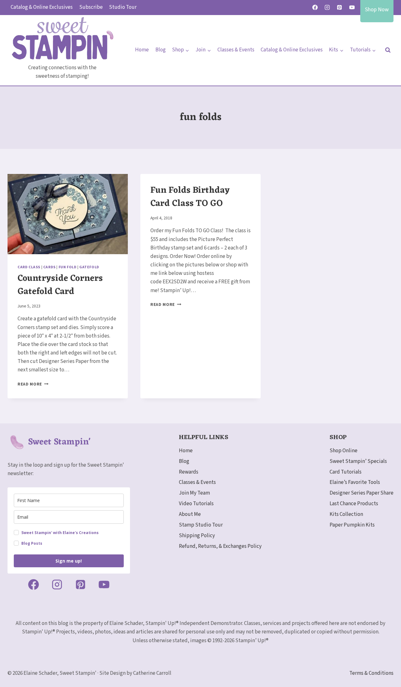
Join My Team (194, 493)
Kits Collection (346, 514)
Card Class (29, 267)
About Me (190, 514)
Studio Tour (123, 7)
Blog (160, 50)
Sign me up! (68, 561)
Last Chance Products (354, 503)
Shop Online (343, 450)
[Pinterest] (339, 7)
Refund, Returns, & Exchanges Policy (220, 546)
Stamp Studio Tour (201, 525)
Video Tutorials (196, 503)
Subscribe (91, 7)
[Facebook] (315, 7)
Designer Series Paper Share (361, 493)
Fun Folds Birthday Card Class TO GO (190, 197)
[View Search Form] (387, 50)
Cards (49, 267)
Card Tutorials (346, 472)
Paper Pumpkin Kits (352, 525)
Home (142, 50)
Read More (33, 384)
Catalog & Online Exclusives (42, 7)
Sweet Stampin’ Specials (358, 461)
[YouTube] (351, 7)
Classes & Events (235, 50)
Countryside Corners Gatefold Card (60, 285)
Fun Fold (68, 267)
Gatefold (89, 267)
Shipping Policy (197, 535)
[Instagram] (327, 7)
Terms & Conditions (371, 673)
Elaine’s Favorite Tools (355, 482)
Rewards (188, 472)
